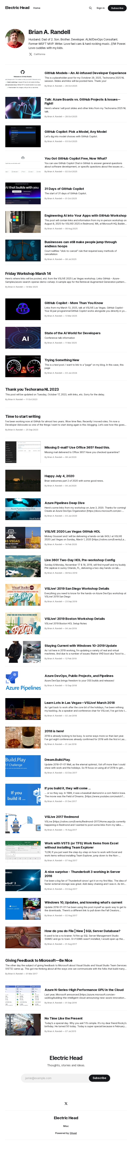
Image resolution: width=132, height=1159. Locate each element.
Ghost (73, 1133)
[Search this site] (90, 8)
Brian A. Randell (49, 31)
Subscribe (117, 8)
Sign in (101, 7)
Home (36, 7)
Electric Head (17, 7)
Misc (66, 1126)
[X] (66, 1103)
